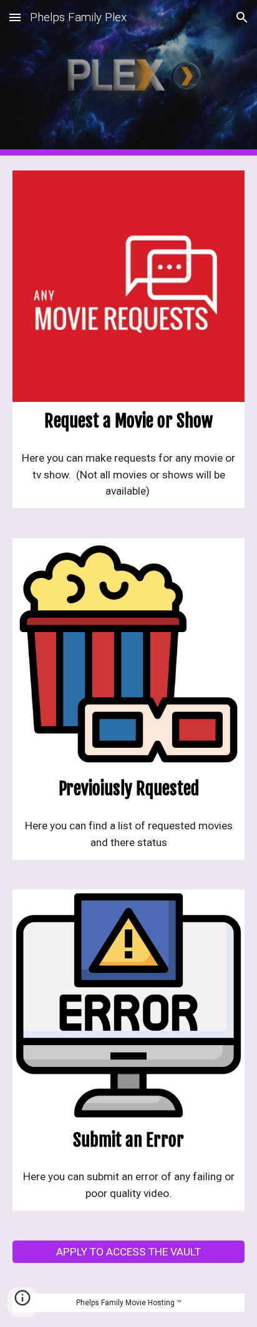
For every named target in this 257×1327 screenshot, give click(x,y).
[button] (15, 17)
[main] (128, 421)
